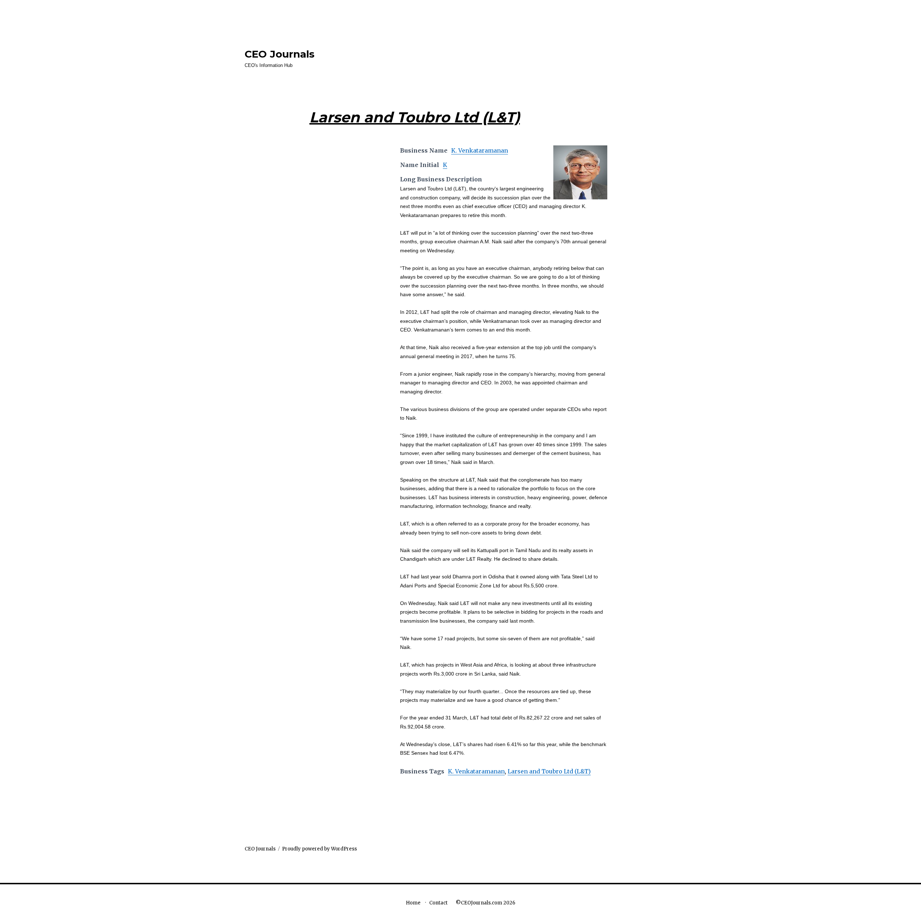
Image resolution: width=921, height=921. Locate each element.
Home (413, 903)
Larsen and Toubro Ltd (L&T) (549, 771)
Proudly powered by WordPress (319, 849)
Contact (438, 903)
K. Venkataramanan (479, 150)
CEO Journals (279, 54)
